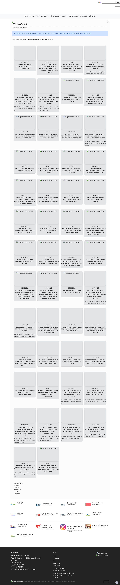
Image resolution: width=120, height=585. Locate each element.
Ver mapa (14, 560)
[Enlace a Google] (100, 2)
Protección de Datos (59, 568)
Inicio (26, 16)
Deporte (17, 494)
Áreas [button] (64, 16)
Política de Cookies (59, 571)
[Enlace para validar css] (102, 553)
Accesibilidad (57, 566)
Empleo (16, 487)
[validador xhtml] (102, 555)
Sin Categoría (18, 483)
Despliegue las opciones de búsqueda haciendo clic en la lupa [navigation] (32, 39)
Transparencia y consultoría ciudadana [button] (82, 16)
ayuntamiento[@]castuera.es (27, 569)
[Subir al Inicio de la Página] (116, 582)
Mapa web (56, 561)
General (16, 492)
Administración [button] (55, 16)
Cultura (16, 485)
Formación (17, 489)
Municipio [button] (44, 16)
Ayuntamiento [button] (33, 16)
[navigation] (109, 2)
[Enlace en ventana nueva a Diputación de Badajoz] (17, 581)
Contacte (56, 558)
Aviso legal (56, 563)
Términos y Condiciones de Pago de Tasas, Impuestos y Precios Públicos (63, 575)
